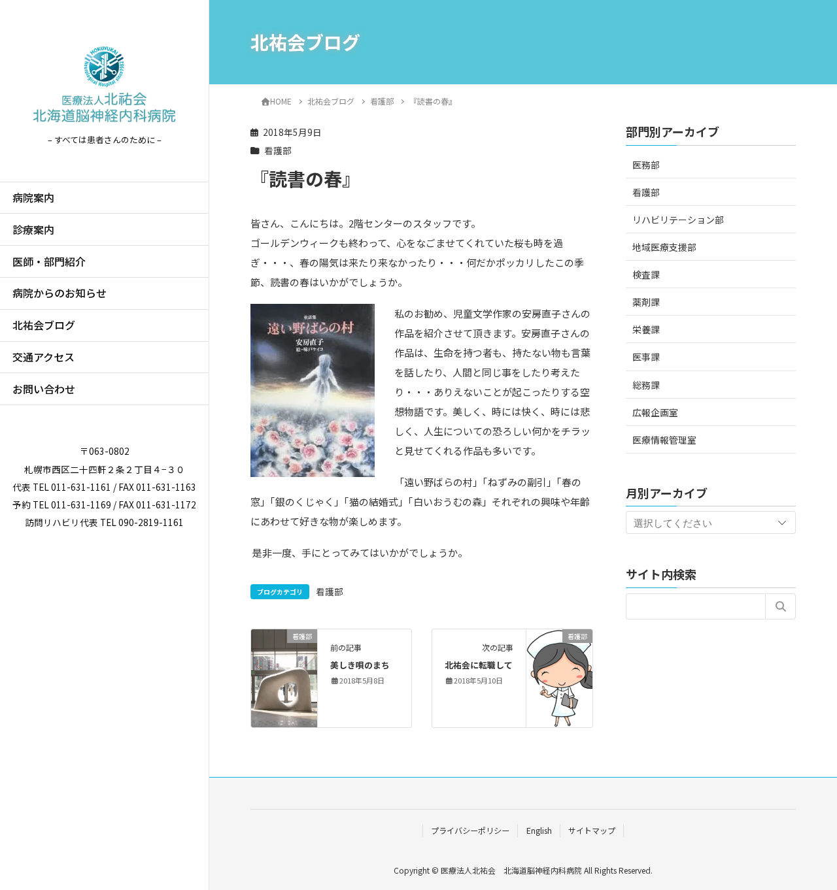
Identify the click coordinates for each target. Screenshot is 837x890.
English (539, 830)
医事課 (646, 356)
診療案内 (33, 229)
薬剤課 (646, 301)
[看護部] (284, 677)
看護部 (278, 150)
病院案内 (33, 197)
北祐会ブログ (43, 325)
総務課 (646, 384)
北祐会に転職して (479, 665)
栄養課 (646, 329)
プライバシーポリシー (470, 830)
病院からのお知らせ (59, 293)
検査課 (646, 273)
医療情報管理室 (664, 439)
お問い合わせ (43, 389)
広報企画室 (655, 411)
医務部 (646, 164)
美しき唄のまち (360, 665)
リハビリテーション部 (678, 218)
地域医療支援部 (664, 246)
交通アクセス (43, 357)
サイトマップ (591, 830)
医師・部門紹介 (49, 261)
